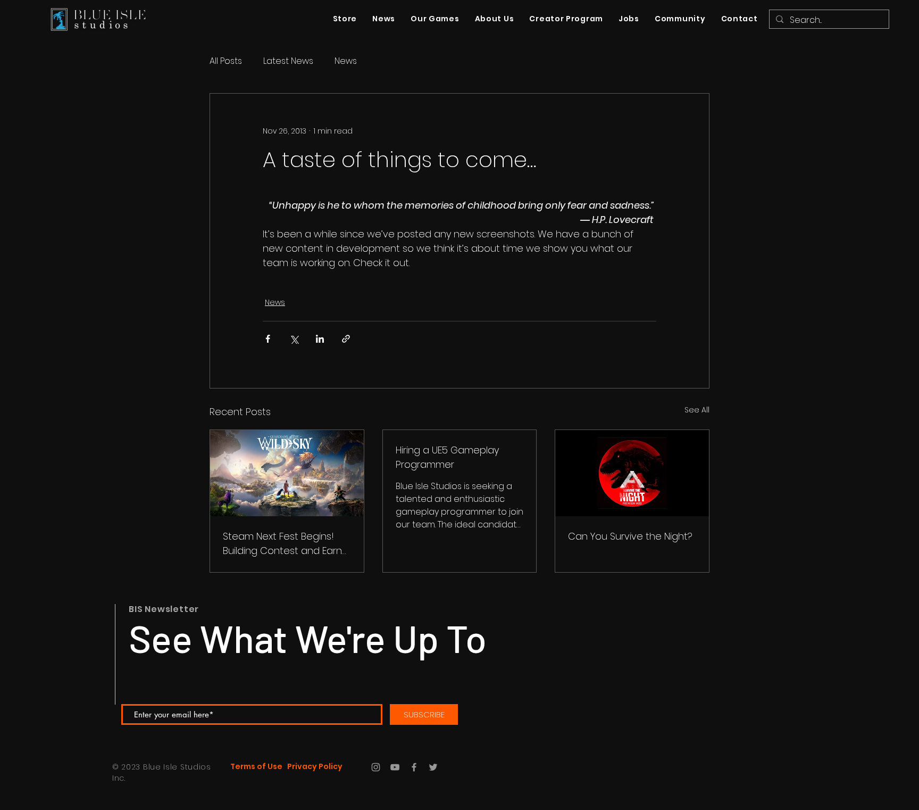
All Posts (226, 61)
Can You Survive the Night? (630, 536)
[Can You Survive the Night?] (632, 473)
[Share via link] (346, 339)
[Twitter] (433, 767)
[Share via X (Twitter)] (294, 339)
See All (696, 409)
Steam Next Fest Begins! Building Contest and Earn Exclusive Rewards (282, 544)
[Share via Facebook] (268, 339)
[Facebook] (414, 767)
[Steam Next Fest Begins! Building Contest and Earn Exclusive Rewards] (287, 473)
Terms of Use (256, 766)
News (346, 61)
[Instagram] (375, 767)
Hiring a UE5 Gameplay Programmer (447, 457)
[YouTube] (394, 767)
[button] (680, 19)
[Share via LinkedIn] (320, 339)
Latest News (288, 61)
